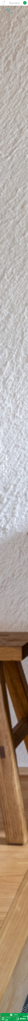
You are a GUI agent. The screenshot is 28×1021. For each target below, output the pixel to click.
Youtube (26, 316)
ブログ (15, 1015)
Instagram (26, 310)
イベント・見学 (9, 1019)
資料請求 (23, 1019)
